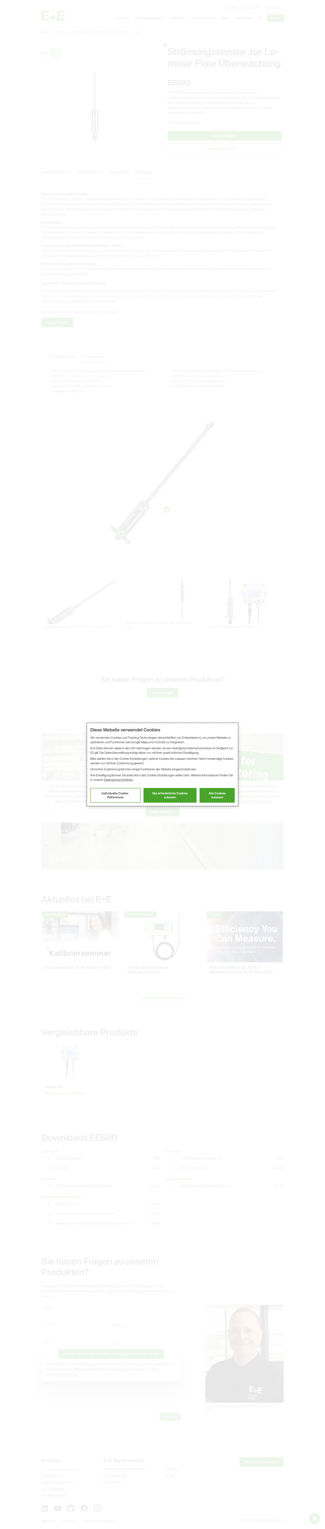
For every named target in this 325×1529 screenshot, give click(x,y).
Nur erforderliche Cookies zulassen (170, 795)
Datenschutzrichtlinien (118, 779)
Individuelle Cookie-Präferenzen (115, 795)
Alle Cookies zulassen (217, 795)
